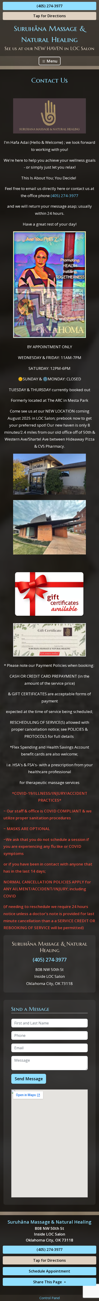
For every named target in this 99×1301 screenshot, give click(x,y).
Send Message (29, 1078)
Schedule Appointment (49, 1271)
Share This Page (48, 1281)
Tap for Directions (49, 15)
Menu (51, 61)
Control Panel (49, 1298)
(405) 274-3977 (49, 5)
